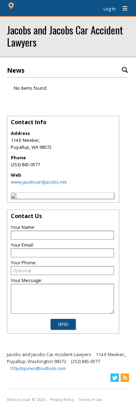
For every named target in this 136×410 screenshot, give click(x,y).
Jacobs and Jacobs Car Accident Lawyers (65, 35)
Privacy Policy (62, 399)
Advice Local (18, 399)
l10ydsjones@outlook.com (38, 368)
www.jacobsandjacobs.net (39, 182)
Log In (110, 9)
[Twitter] (115, 377)
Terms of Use (90, 399)
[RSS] (125, 377)
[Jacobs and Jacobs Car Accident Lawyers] (14, 197)
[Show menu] (122, 9)
